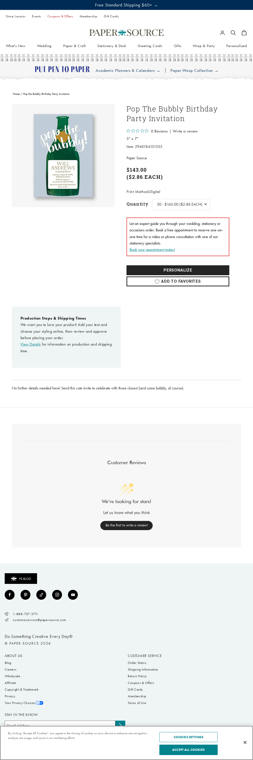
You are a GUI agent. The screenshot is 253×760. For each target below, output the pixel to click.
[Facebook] (10, 595)
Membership (88, 16)
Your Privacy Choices (20, 703)
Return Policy (137, 676)
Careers (10, 669)
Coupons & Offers (60, 16)
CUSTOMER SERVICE (145, 655)
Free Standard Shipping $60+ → (126, 5)
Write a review (185, 131)
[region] (63, 155)
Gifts (177, 46)
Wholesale (12, 676)
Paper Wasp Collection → (194, 70)
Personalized (236, 46)
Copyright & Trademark (22, 689)
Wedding (44, 46)
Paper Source (136, 158)
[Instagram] (57, 595)
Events (36, 16)
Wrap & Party (204, 46)
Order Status (137, 663)
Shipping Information (143, 669)
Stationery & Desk (111, 46)
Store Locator (15, 16)
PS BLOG (25, 579)
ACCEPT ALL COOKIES (188, 750)
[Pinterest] (25, 595)
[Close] (245, 742)
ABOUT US (13, 655)
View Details (31, 344)
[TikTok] (41, 595)
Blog (8, 663)
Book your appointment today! (152, 249)
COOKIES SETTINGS (188, 737)
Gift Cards (111, 16)
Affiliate (10, 683)
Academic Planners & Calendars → (128, 70)
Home (16, 94)
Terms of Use (137, 703)
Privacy (10, 696)
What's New (15, 46)
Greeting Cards (150, 46)
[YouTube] (73, 595)
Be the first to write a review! (126, 525)
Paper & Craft (74, 46)
